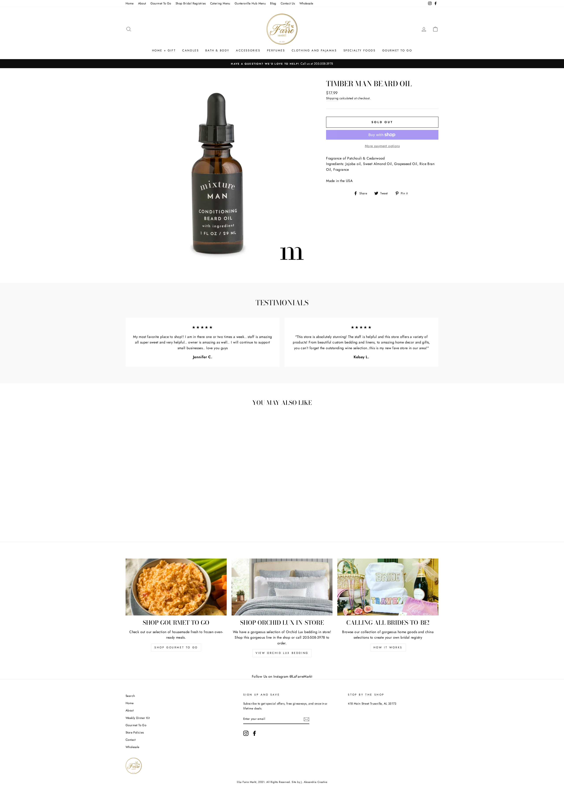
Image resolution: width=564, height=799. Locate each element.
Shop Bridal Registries (191, 3)
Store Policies (135, 732)
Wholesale (306, 3)
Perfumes (276, 50)
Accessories (248, 50)
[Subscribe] (306, 719)
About (142, 3)
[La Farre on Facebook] (254, 733)
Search (130, 696)
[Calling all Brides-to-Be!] (387, 587)
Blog (273, 3)
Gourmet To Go (160, 3)
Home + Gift (164, 50)
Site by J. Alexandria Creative (309, 782)
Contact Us (288, 3)
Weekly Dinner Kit (138, 718)
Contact (131, 739)
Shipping (332, 98)
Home (130, 3)
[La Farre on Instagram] (246, 733)
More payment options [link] (382, 145)
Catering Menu (220, 3)
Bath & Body (217, 50)
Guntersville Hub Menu (250, 3)
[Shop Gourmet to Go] (176, 587)
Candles (190, 50)
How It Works (388, 647)
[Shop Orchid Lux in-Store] (282, 587)
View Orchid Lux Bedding (282, 653)
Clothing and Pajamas (314, 50)
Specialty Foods (359, 50)
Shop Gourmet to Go (176, 647)
